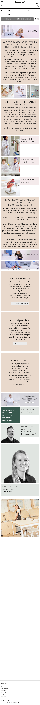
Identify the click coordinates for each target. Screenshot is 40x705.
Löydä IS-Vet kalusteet (20, 343)
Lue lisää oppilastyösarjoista (20, 303)
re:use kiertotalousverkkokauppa (10, 702)
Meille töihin (4, 690)
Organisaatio (4, 689)
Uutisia (3, 694)
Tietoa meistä (5, 687)
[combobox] (20, 6)
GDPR (2, 698)
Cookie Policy (5, 700)
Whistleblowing (5, 696)
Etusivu (3, 11)
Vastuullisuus (5, 692)
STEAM (9, 11)
